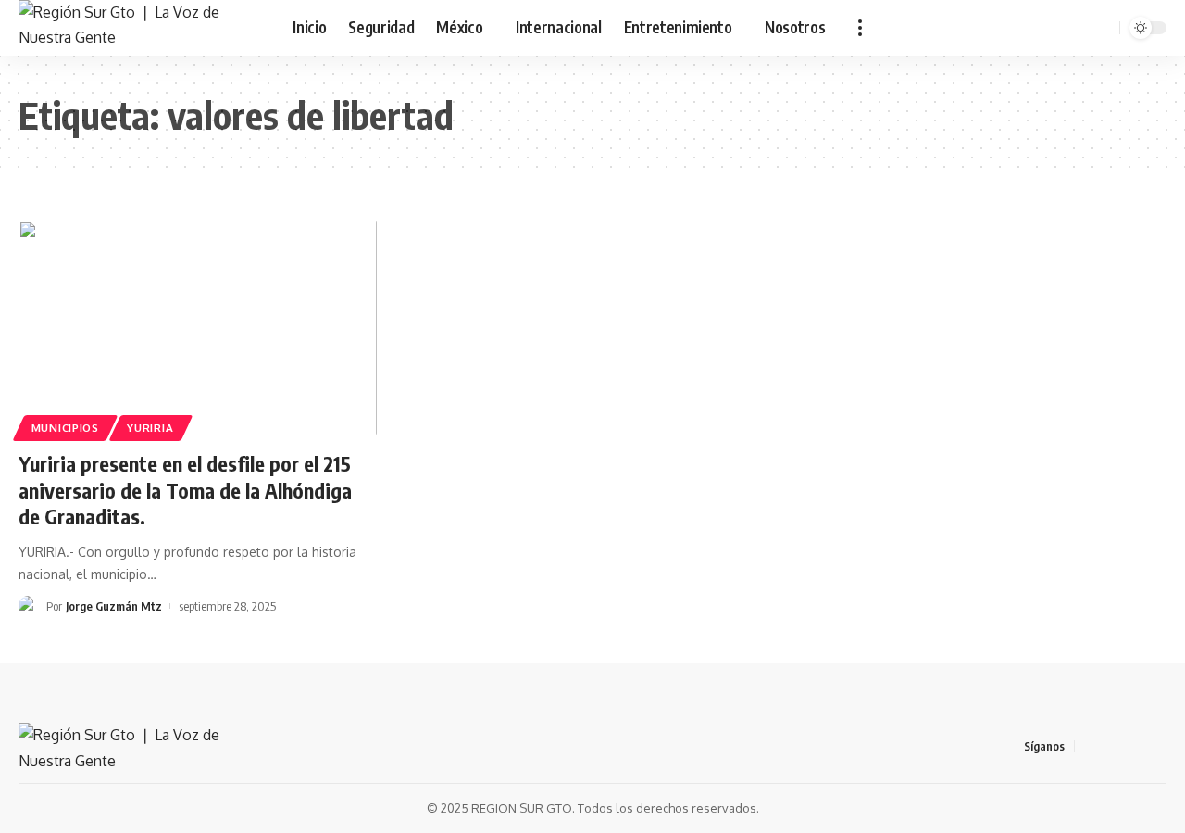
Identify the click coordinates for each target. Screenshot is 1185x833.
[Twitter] (1112, 746)
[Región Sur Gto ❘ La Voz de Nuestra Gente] (141, 28)
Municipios (65, 428)
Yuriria (150, 428)
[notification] (1078, 28)
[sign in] (1054, 28)
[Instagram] (1156, 746)
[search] (1102, 28)
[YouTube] (1134, 746)
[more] (860, 28)
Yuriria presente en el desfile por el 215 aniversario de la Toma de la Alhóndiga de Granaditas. (185, 489)
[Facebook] (1089, 746)
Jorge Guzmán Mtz (114, 606)
